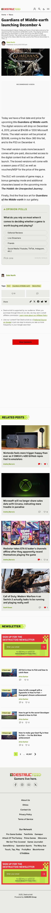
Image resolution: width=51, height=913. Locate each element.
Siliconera (42, 838)
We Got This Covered (16, 842)
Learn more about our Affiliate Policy (33, 315)
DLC (8, 286)
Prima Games (30, 838)
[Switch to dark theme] (44, 9)
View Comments (25, 342)
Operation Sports (24, 845)
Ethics (25, 805)
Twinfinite (28, 834)
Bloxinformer (38, 849)
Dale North (11, 42)
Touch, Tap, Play (12, 849)
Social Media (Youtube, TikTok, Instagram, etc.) (26, 249)
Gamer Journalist (35, 842)
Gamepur (39, 834)
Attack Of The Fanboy (12, 838)
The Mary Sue (40, 845)
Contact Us (25, 809)
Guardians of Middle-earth (21, 286)
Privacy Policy (32, 653)
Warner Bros (36, 286)
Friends (11, 243)
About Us (25, 800)
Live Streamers (14, 238)
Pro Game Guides (14, 834)
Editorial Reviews (15, 233)
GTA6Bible (24, 853)
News (11, 14)
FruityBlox (26, 849)
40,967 (29, 754)
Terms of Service (20, 653)
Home (3, 14)
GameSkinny (8, 845)
